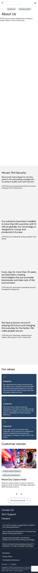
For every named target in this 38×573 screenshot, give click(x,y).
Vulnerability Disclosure (10, 560)
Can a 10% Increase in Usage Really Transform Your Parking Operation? (18, 526)
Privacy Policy (7, 557)
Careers (6, 518)
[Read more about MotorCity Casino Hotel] (19, 458)
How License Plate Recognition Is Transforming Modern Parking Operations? (18, 532)
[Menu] (35, 3)
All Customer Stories (17, 500)
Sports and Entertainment (11, 475)
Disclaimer (6, 553)
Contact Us (11, 9)
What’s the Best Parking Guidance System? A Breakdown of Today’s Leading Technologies (18, 545)
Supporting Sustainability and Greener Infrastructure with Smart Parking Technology (18, 539)
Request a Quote (24, 9)
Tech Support (9, 514)
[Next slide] (21, 494)
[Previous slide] (17, 494)
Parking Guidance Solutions (11, 471)
